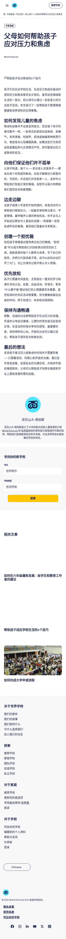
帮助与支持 (11, 837)
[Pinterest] (49, 926)
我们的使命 (11, 714)
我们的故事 (11, 719)
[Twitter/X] (42, 926)
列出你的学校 (12, 827)
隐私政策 (8, 907)
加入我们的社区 (13, 734)
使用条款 (8, 912)
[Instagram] (19, 926)
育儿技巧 (29, 14)
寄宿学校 (9, 758)
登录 (6, 808)
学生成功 (20, 14)
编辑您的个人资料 (15, 832)
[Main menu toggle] (7, 5)
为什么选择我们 (13, 729)
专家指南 (10, 14)
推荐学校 (9, 753)
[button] (56, 5)
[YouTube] (34, 926)
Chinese (16, 867)
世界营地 (26, 431)
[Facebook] (12, 926)
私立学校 (9, 773)
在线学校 (9, 768)
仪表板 (8, 842)
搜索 (33, 498)
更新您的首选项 (13, 797)
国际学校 (9, 763)
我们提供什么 (12, 724)
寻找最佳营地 (16, 803)
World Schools (10, 431)
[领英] (27, 926)
